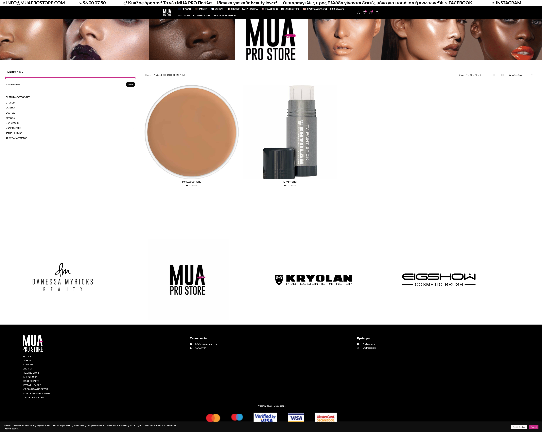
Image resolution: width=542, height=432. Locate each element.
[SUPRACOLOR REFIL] (192, 132)
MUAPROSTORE (13, 128)
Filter (130, 84)
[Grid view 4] (502, 75)
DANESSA (10, 107)
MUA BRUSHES (12, 123)
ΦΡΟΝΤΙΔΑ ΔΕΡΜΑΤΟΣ (16, 138)
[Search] (377, 12)
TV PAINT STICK (290, 182)
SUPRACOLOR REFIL (191, 182)
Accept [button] (534, 427)
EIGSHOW (10, 113)
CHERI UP (10, 103)
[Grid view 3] (498, 75)
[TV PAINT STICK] (290, 132)
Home (147, 75)
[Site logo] (167, 12)
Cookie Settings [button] (519, 427)
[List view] (489, 75)
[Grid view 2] (493, 75)
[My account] (358, 12)
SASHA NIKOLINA (14, 133)
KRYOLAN (10, 118)
